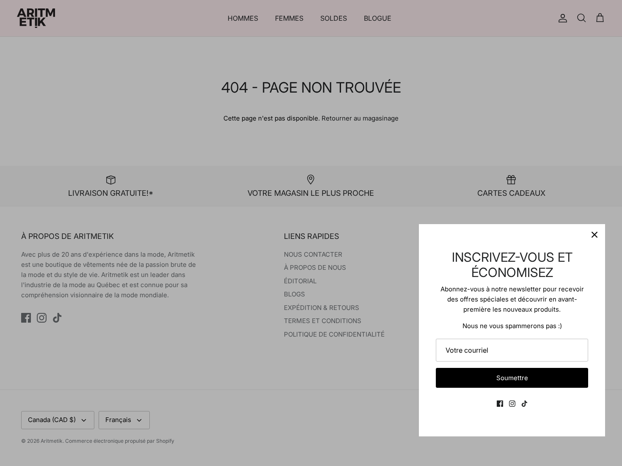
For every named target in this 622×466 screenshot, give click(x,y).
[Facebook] (500, 403)
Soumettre (512, 378)
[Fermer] (594, 234)
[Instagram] (512, 403)
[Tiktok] (524, 403)
